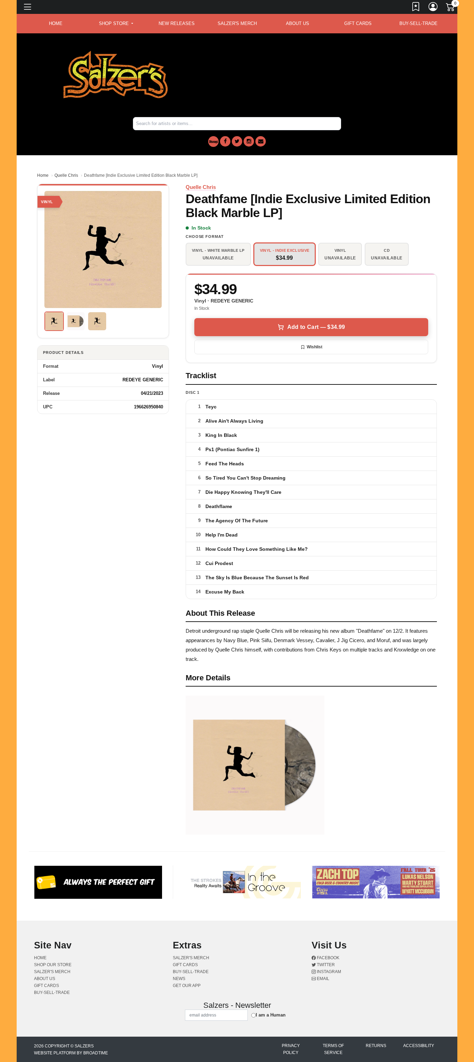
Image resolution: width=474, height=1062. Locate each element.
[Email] (260, 141)
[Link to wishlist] (416, 8)
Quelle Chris (66, 175)
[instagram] (249, 141)
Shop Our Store (52, 964)
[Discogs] (213, 141)
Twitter (325, 964)
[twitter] (237, 141)
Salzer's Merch (237, 23)
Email (322, 978)
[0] (450, 8)
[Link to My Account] (433, 8)
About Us (297, 23)
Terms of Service (333, 1049)
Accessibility (418, 1045)
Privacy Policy (291, 1049)
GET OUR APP (187, 985)
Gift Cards (358, 23)
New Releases (177, 23)
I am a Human (271, 1015)
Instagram (328, 971)
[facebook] (225, 141)
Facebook (327, 957)
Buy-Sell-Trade (418, 23)
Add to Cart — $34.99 (316, 327)
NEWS (179, 978)
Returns (376, 1045)
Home (43, 175)
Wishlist (314, 347)
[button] (116, 23)
